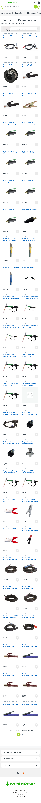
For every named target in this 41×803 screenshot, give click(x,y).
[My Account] (34, 2)
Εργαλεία (18, 13)
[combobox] (17, 6)
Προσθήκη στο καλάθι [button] (15, 57)
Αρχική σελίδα (6, 13)
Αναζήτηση (35, 6)
